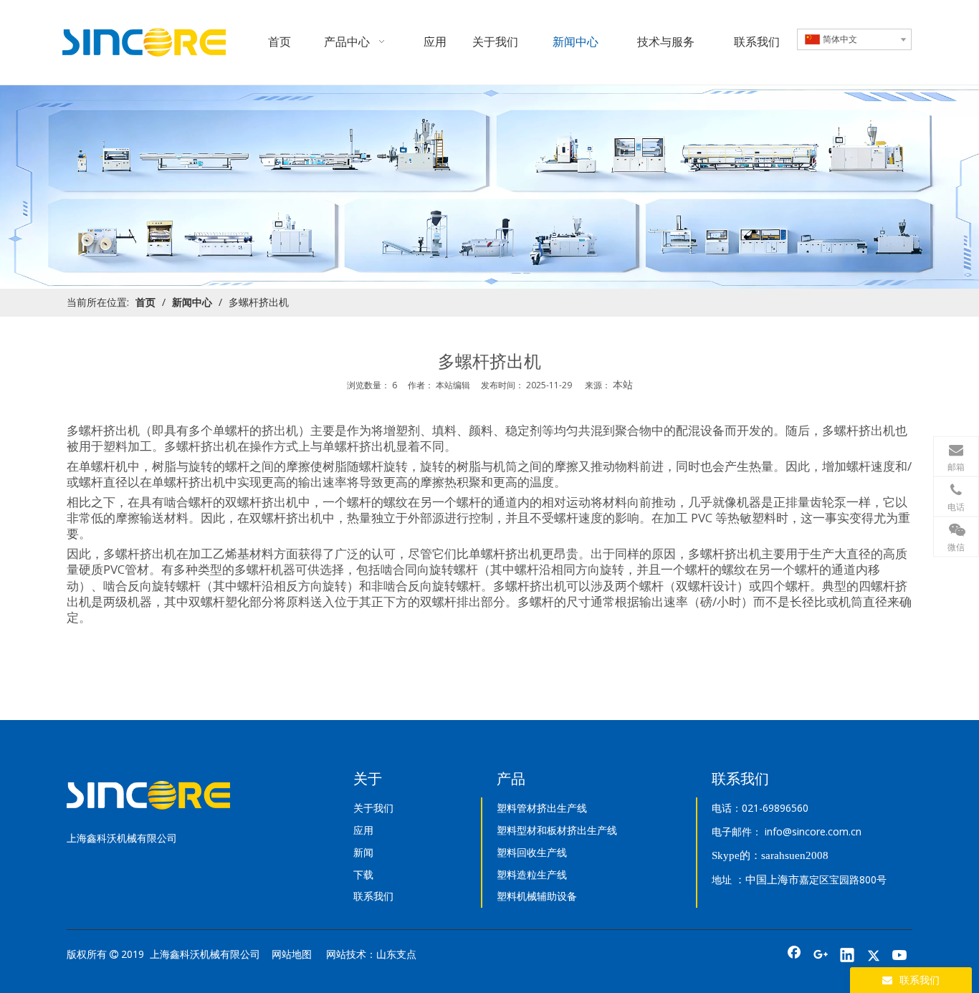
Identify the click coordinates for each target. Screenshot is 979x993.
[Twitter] (873, 956)
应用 (363, 830)
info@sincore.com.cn (813, 831)
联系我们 (373, 896)
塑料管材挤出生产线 (542, 808)
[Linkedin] (847, 956)
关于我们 (373, 808)
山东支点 (396, 954)
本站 (623, 384)
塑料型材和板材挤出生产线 (557, 830)
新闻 (363, 852)
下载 (363, 874)
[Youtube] (900, 956)
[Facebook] (794, 956)
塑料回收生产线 (532, 852)
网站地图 (292, 954)
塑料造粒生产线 (532, 874)
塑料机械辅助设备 (537, 896)
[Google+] (820, 956)
